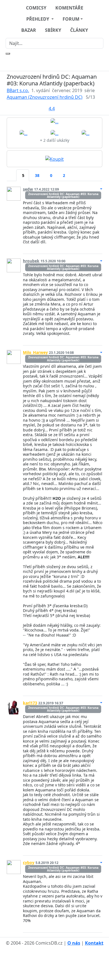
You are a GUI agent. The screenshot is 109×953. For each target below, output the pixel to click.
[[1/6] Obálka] (54, 121)
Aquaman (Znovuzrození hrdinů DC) (44, 97)
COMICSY (36, 8)
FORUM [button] (71, 19)
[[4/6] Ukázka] (85, 133)
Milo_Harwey (35, 352)
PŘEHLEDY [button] (38, 19)
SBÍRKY (53, 30)
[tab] (11, 171)
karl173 (30, 702)
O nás (73, 943)
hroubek (31, 260)
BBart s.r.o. (18, 90)
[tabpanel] (54, 557)
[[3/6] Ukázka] (54, 133)
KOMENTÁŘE (69, 8)
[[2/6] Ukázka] (23, 133)
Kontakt (94, 943)
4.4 (52, 108)
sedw (28, 189)
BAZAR (28, 30)
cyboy (28, 862)
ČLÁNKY (79, 30)
